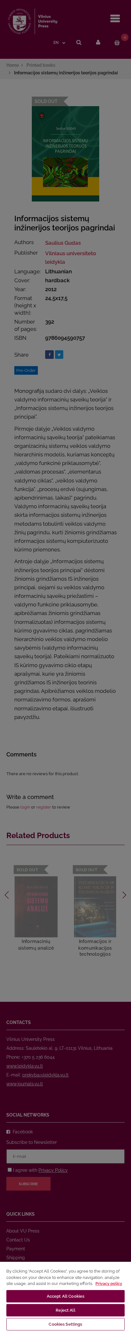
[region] (65, 1296)
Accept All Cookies (65, 1296)
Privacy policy (108, 1283)
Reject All (65, 1310)
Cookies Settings (65, 1324)
